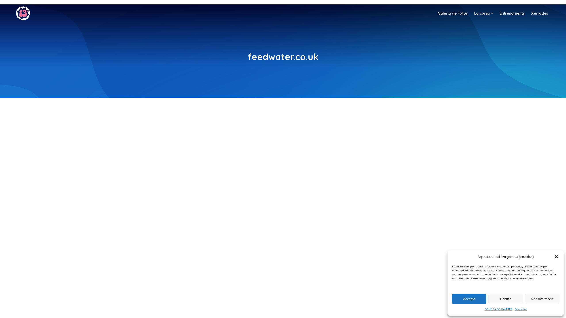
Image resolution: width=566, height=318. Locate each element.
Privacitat (521, 309)
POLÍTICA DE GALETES (498, 309)
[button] (556, 257)
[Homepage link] (23, 13)
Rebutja (505, 299)
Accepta (469, 299)
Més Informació (542, 299)
